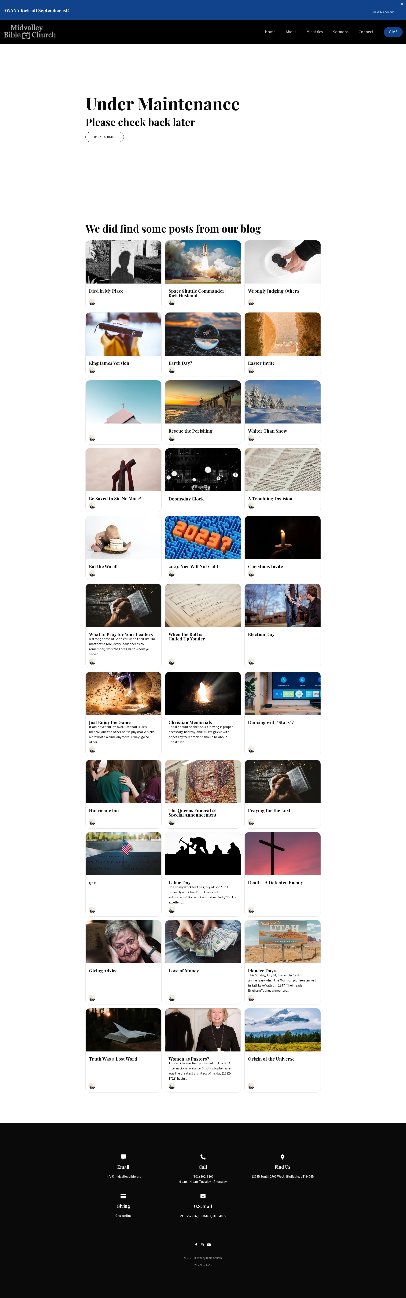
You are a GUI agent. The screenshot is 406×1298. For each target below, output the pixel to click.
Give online (123, 1215)
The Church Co (203, 1265)
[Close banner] (401, 4)
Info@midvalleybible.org (123, 1176)
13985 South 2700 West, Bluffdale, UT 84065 (282, 1176)
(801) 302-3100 (203, 1176)
